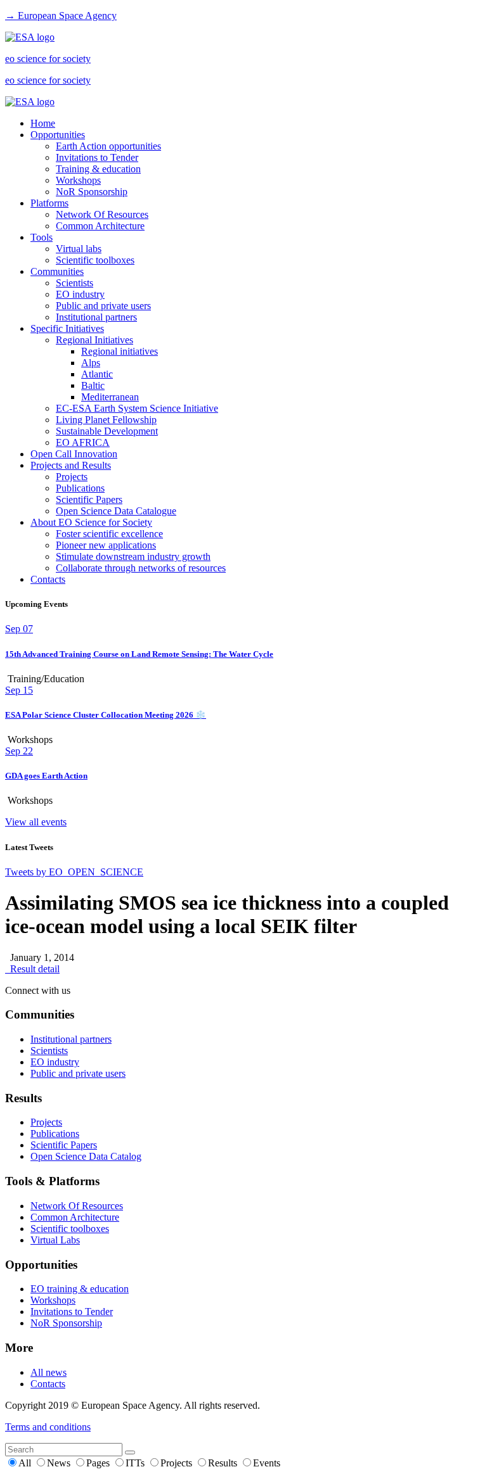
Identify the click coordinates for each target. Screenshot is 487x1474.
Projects (72, 476)
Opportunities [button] (57, 134)
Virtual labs (78, 248)
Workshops (78, 180)
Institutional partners (96, 317)
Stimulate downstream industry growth (133, 556)
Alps (90, 362)
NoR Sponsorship (91, 191)
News (60, 1463)
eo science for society (48, 58)
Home (42, 123)
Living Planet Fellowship (106, 419)
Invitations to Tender (97, 157)
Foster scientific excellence (109, 533)
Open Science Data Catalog (85, 1156)
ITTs (136, 1463)
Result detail (32, 968)
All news (48, 1372)
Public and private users (103, 305)
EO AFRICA (83, 442)
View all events (36, 821)
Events (266, 1463)
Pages (99, 1463)
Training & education (98, 168)
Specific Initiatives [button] (67, 328)
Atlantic (97, 374)
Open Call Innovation (73, 453)
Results (224, 1463)
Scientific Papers (89, 499)
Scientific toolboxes (95, 260)
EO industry (80, 294)
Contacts (47, 579)
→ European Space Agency (61, 15)
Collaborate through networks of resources (141, 567)
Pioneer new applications (106, 545)
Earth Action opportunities (108, 146)
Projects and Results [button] (70, 465)
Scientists (74, 282)
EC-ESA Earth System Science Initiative (137, 408)
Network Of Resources (102, 214)
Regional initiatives (119, 351)
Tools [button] (41, 237)
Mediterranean (110, 396)
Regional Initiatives (94, 339)
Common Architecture (100, 225)
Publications (80, 488)
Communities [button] (57, 271)
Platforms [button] (49, 203)
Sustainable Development (107, 431)
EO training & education (79, 1288)
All (26, 1463)
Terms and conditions (48, 1426)
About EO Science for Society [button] (91, 522)
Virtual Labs (55, 1240)
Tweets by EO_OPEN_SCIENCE (74, 872)
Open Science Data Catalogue (116, 510)
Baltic (93, 385)
